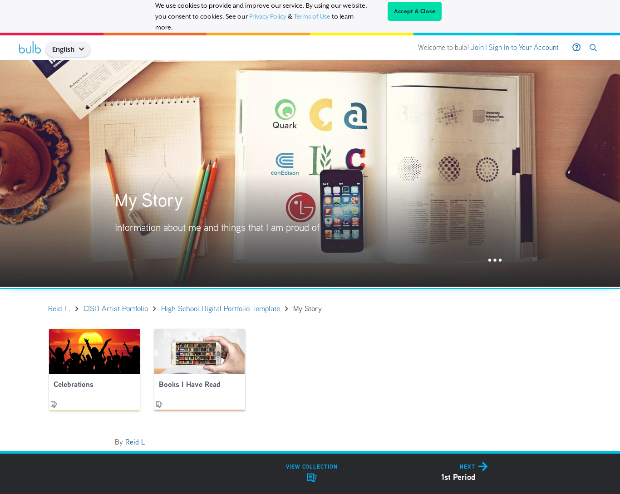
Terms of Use (312, 16)
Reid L (135, 442)
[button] (85, 49)
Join (477, 47)
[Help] (576, 47)
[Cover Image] (310, 173)
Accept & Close (415, 11)
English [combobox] (63, 49)
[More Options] (495, 260)
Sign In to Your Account (523, 47)
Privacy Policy (267, 16)
